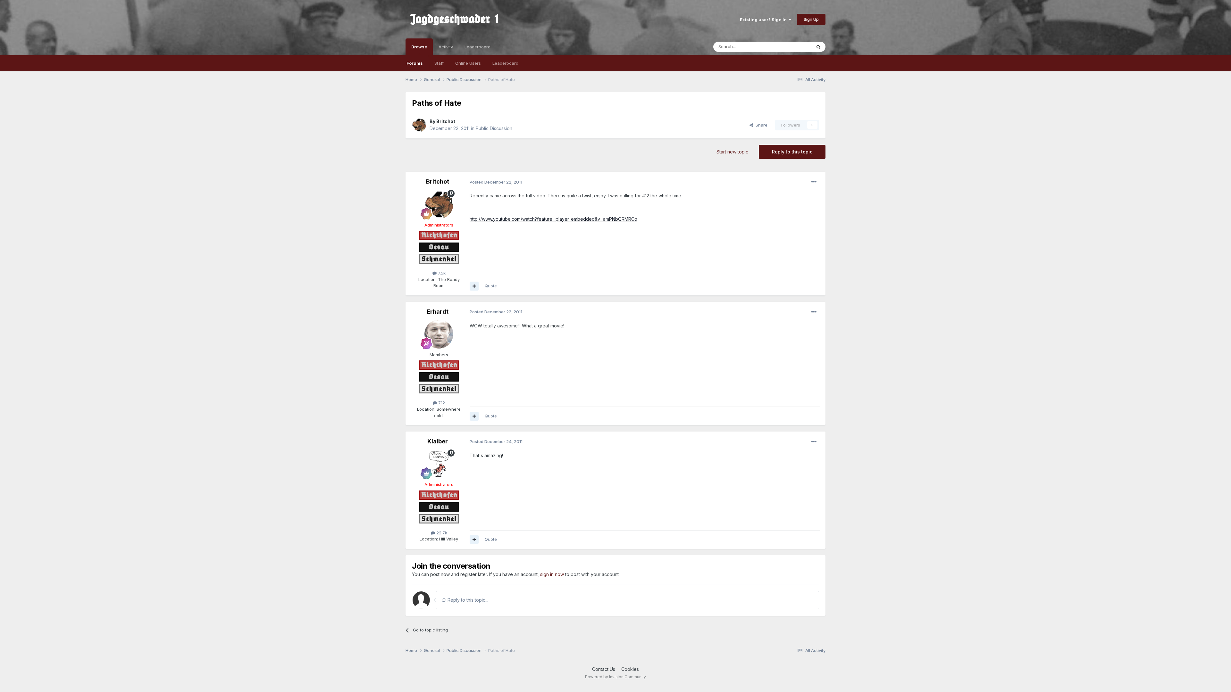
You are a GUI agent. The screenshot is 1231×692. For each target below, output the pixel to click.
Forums (414, 63)
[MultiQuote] (474, 286)
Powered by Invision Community (615, 676)
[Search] (818, 47)
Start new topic (732, 151)
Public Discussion (494, 128)
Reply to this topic (792, 151)
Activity (446, 46)
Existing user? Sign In (764, 19)
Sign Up (811, 19)
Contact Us (603, 669)
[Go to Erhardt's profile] (438, 334)
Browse (419, 46)
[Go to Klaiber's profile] (438, 463)
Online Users (468, 63)
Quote (491, 285)
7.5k (441, 273)
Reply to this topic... (467, 600)
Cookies (630, 669)
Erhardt (437, 311)
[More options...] (814, 182)
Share (760, 125)
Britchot (445, 121)
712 (441, 402)
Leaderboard (505, 63)
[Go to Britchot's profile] (419, 125)
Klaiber (437, 441)
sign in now (552, 574)
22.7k (441, 532)
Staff (439, 63)
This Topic (793, 46)
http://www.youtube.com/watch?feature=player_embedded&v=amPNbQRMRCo (553, 219)
